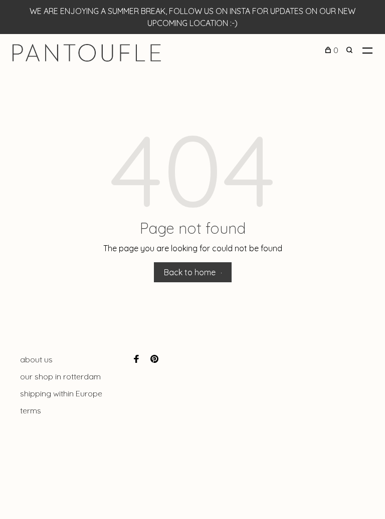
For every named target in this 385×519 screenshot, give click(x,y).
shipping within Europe (61, 393)
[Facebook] (136, 359)
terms (30, 410)
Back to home (190, 272)
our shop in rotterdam (60, 376)
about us (36, 359)
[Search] (350, 50)
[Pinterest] (154, 359)
